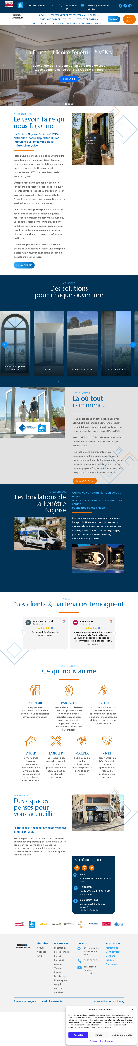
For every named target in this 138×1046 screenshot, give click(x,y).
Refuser (99, 1035)
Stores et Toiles (86, 19)
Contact (113, 19)
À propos (41, 951)
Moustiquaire (61, 980)
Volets (67, 19)
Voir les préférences (122, 1035)
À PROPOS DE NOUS (36, 5)
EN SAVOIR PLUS (24, 265)
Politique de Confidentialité (101, 1041)
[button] (132, 1009)
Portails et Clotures (79, 23)
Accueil (43, 15)
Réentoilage (60, 976)
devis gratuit (129, 19)
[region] (69, 65)
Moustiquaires (41, 23)
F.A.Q (53, 5)
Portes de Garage (50, 19)
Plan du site (112, 964)
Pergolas (58, 23)
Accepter (78, 1035)
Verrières (100, 23)
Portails (58, 988)
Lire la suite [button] (45, 645)
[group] (15, 343)
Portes (92, 15)
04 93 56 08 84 (91, 910)
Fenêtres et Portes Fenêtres (67, 15)
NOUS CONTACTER (84, 480)
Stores (57, 972)
